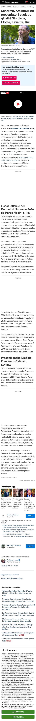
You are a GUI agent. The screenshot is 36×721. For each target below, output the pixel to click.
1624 (25, 658)
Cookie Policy (22, 708)
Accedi (32, 2)
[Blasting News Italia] (12, 2)
